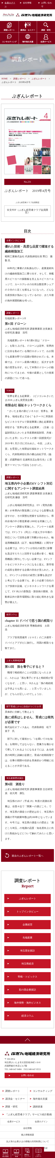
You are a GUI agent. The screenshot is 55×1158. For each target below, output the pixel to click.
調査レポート (9, 30)
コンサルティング (9, 42)
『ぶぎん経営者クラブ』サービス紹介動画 (28, 1114)
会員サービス (45, 42)
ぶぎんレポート (39, 79)
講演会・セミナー (27, 30)
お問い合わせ (46, 4)
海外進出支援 (27, 42)
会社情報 (27, 3)
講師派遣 (38, 1106)
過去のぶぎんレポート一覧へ (27, 855)
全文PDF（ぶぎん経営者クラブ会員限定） (27, 211)
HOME (5, 79)
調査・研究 (46, 30)
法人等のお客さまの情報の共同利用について (27, 1141)
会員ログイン (10, 4)
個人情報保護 (27, 1135)
